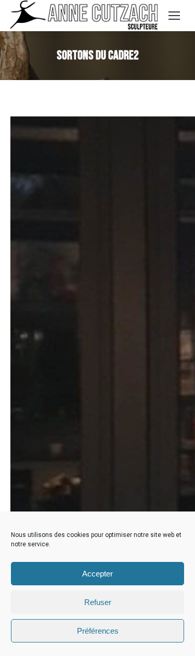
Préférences (98, 630)
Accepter (97, 573)
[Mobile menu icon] (174, 15)
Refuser (97, 602)
